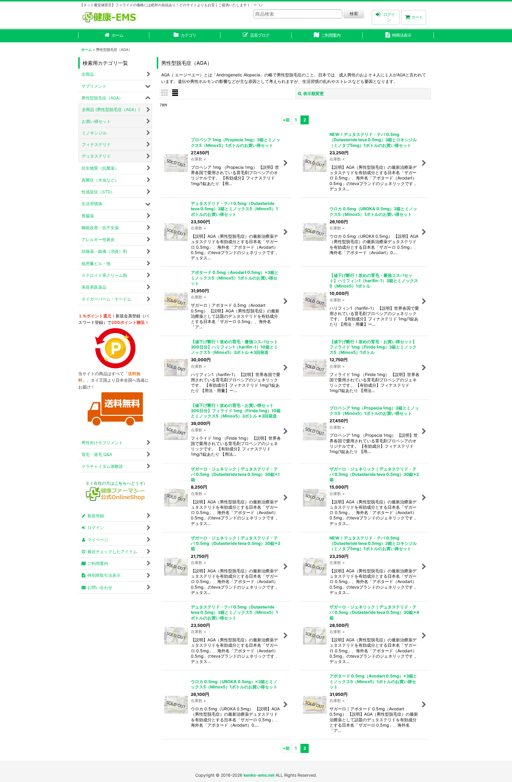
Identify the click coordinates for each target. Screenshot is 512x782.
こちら (120, 483)
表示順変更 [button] (313, 93)
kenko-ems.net (259, 775)
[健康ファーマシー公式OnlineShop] (115, 499)
